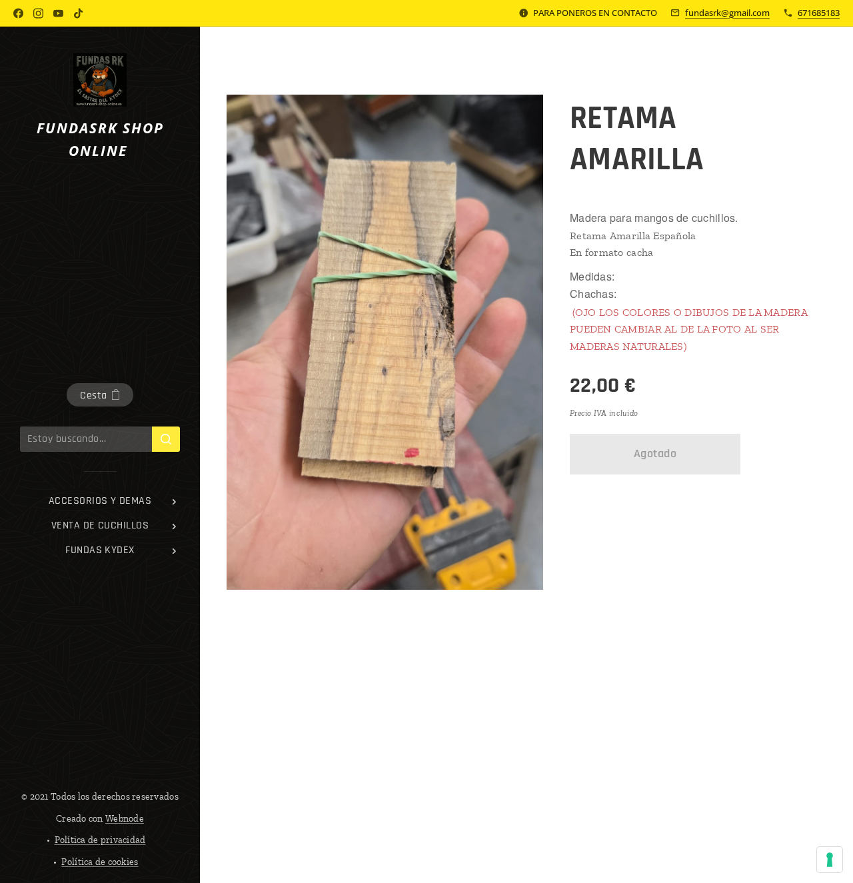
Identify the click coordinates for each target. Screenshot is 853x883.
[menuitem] (100, 500)
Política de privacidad (100, 840)
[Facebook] (18, 13)
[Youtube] (58, 13)
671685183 (819, 13)
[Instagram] (38, 13)
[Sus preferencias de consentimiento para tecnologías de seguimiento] (829, 859)
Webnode (124, 818)
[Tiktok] (78, 13)
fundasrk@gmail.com (727, 13)
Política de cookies (99, 862)
